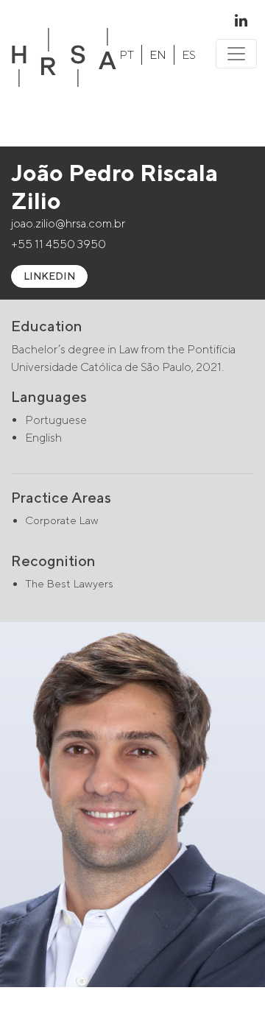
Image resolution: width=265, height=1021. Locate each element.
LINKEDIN (49, 276)
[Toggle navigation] (236, 53)
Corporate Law (62, 520)
